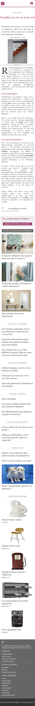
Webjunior (5, 685)
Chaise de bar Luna (11, 547)
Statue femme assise (12, 521)
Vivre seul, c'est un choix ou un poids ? (17, 428)
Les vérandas (9, 399)
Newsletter (5, 667)
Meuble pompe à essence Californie (14, 575)
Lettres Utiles (6, 683)
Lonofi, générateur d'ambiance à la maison (17, 384)
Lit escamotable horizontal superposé (15, 603)
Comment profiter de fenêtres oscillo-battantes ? (16, 284)
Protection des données (9, 659)
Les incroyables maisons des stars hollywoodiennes (16, 405)
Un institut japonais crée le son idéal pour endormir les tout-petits (15, 331)
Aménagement (17, 12)
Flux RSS (4, 670)
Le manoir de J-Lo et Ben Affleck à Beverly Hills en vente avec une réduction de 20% (17, 352)
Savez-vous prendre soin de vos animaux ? (17, 487)
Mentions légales (7, 654)
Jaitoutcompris (6, 681)
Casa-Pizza (5, 690)
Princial (4, 678)
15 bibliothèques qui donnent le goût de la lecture (17, 412)
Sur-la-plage (5, 693)
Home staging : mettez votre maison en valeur (16, 369)
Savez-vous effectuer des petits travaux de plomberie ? (16, 454)
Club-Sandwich (6, 688)
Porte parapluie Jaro (11, 630)
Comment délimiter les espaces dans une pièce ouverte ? (17, 257)
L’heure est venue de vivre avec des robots (15, 376)
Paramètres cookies (8, 661)
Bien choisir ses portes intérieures (13, 314)
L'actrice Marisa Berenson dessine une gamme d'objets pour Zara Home (15, 342)
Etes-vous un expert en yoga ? (17, 460)
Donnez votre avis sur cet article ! (17, 224)
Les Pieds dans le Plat (8, 695)
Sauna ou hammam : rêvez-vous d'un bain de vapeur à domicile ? (15, 437)
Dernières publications (9, 672)
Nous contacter (6, 656)
